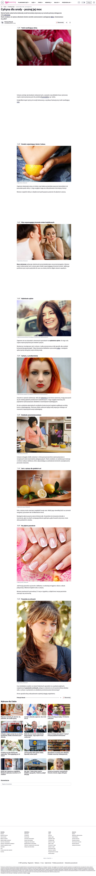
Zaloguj (89, 2)
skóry (52, 17)
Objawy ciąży (51, 837)
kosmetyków (45, 97)
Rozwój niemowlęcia (28, 840)
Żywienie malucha (76, 840)
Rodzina (2, 833)
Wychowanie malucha (76, 841)
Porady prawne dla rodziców (6, 850)
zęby (58, 348)
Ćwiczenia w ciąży (52, 845)
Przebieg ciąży (51, 840)
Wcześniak (26, 835)
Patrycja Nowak (8, 22)
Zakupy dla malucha (76, 845)
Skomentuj (61, 22)
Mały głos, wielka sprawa (77, 835)
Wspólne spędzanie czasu (6, 845)
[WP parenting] (11, 2)
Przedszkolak (66, 2)
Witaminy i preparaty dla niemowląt (31, 845)
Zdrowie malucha (75, 838)
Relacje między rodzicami (6, 840)
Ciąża (33, 2)
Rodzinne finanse (4, 835)
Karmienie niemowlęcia (29, 838)
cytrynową (7, 15)
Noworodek (26, 837)
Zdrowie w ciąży (51, 841)
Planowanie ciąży (23, 2)
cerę (18, 102)
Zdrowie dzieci (3, 837)
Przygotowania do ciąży (53, 851)
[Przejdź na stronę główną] (2, 3)
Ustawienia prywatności (70, 863)
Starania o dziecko (52, 850)
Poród (40, 2)
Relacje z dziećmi (4, 838)
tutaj (29, 873)
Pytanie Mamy (75, 837)
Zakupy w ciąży (51, 846)
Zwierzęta (2, 846)
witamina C (44, 398)
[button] (83, 2)
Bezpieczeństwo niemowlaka (30, 843)
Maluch (56, 2)
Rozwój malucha (75, 843)
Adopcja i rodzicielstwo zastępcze (7, 843)
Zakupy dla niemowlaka (29, 846)
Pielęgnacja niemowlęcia (29, 841)
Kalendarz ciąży (51, 838)
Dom (2, 848)
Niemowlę (48, 2)
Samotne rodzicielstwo (5, 841)
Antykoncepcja (51, 853)
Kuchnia (2, 851)
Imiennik (50, 835)
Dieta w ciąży (51, 843)
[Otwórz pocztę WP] (79, 2)
